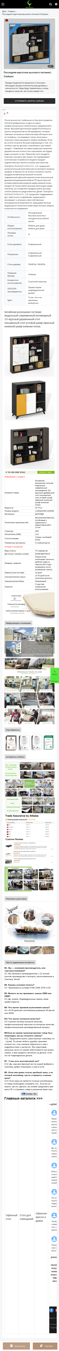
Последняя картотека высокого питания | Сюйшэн (25, 14)
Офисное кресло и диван (41, 1217)
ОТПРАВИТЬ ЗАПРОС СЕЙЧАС (29, 101)
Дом (4, 11)
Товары (11, 11)
